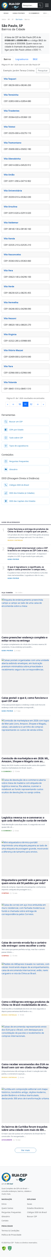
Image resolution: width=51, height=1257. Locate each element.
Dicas (6, 13)
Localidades (7, 1140)
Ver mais (25, 1150)
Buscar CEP (32, 1216)
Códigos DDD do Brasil (37, 1212)
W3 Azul (10, 1184)
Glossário (6, 1216)
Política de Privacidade (11, 1234)
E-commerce (34, 13)
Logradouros (21, 59)
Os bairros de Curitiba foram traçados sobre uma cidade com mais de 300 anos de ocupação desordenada (24, 1130)
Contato (5, 1220)
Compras (5, 893)
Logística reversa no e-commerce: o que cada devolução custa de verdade (24, 819)
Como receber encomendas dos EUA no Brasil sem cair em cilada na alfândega (25, 1065)
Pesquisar (43, 70)
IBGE (35, 59)
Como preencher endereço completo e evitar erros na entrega (24, 639)
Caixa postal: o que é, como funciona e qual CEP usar (25, 699)
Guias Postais (19, 13)
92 (31, 404)
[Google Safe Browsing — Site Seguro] (4, 1248)
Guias (29, 1204)
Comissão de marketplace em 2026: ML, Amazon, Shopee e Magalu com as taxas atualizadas (25, 761)
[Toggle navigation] (46, 5)
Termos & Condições (10, 1230)
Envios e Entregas (15, 540)
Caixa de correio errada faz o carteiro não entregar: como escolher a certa (24, 944)
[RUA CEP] (11, 5)
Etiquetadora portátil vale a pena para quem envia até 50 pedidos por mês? (25, 881)
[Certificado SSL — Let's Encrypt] (9, 1248)
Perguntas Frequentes (11, 1212)
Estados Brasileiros (35, 1208)
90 (20, 404)
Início (4, 1204)
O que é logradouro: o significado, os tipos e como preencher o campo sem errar (26, 569)
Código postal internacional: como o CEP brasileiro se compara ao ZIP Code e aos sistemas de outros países (28, 550)
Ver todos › (19, 593)
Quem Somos (7, 1208)
